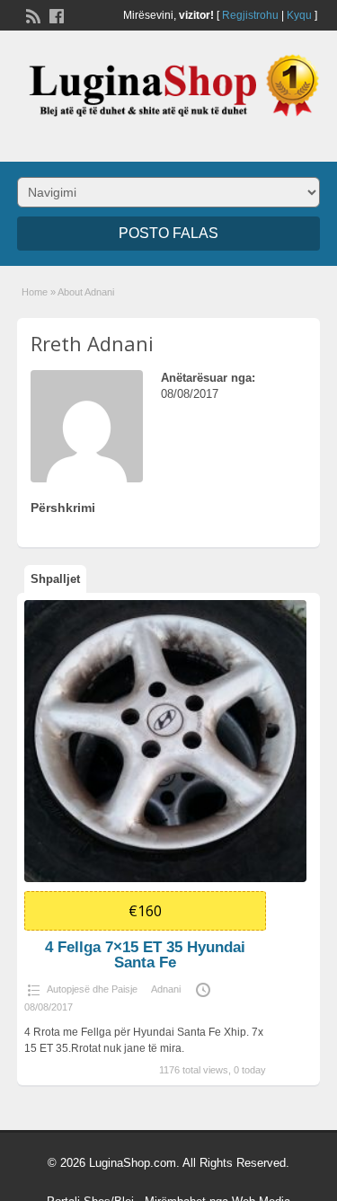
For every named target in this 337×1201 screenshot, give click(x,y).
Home (35, 292)
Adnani (166, 989)
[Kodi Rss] (31, 14)
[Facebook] (55, 14)
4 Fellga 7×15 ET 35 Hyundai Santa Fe (145, 955)
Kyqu (299, 15)
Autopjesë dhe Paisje (92, 989)
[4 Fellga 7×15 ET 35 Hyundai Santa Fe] (165, 741)
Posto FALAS (168, 233)
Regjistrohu (250, 15)
